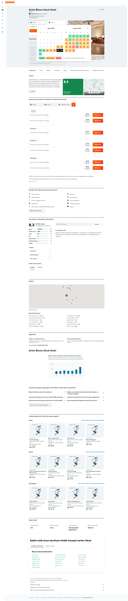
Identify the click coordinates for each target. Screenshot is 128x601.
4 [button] (43, 39)
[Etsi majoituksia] (2, 9)
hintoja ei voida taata (63, 580)
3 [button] (40, 39)
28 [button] (54, 50)
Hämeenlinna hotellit (60, 555)
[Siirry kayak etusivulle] (10, 2)
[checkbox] (36, 268)
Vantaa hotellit (35, 557)
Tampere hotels (35, 565)
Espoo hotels (58, 565)
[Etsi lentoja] (2, 6)
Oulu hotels (81, 563)
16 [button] (61, 43)
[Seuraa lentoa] (2, 23)
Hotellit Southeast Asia (69, 597)
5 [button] (47, 39)
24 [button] (40, 50)
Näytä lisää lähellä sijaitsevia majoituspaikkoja (93, 420)
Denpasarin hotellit (59, 559)
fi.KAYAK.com (31, 597)
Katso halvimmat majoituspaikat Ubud (95, 452)
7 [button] (54, 39)
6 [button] (87, 36)
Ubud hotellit (78, 597)
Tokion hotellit (81, 561)
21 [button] (54, 47)
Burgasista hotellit (36, 559)
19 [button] (47, 47)
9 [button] (61, 39)
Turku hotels (81, 565)
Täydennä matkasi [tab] (50, 546)
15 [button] (58, 43)
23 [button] (61, 47)
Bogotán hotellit (35, 563)
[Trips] (2, 27)
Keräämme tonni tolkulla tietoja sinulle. (40, 587)
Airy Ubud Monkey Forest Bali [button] (93, 471)
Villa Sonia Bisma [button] (52, 471)
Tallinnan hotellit (82, 557)
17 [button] (40, 47)
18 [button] (43, 47)
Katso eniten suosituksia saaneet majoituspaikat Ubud (91, 483)
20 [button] (51, 47)
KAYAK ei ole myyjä (35, 584)
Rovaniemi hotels (36, 567)
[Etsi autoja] (2, 13)
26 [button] (47, 50)
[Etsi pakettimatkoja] (2, 16)
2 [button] (61, 36)
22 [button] (58, 47)
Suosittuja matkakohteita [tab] (37, 546)
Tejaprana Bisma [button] (33, 501)
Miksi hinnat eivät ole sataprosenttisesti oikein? (42, 590)
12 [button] (47, 43)
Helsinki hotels (58, 563)
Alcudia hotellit (58, 561)
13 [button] (50, 43)
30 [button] (61, 50)
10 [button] (40, 43)
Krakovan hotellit (82, 555)
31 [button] (40, 54)
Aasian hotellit (43, 597)
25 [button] (43, 50)
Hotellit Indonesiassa (52, 597)
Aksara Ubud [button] (51, 501)
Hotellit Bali (60, 597)
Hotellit (37, 597)
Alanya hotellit (81, 559)
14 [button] (54, 43)
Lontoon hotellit (35, 561)
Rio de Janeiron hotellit (60, 557)
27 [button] (51, 50)
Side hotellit (35, 555)
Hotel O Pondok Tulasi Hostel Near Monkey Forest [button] (37, 472)
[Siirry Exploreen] (2, 20)
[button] (2, 2)
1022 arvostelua (43, 14)
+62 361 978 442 (33, 18)
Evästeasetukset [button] (32, 181)
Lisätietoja (90, 176)
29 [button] (58, 50)
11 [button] (43, 43)
